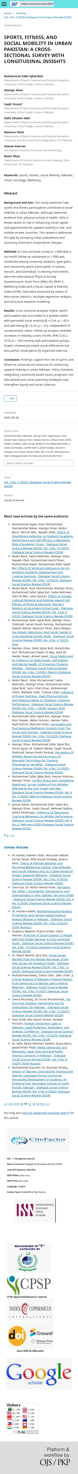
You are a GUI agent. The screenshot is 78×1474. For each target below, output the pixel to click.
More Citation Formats (20, 463)
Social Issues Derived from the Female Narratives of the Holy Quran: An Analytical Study (40, 959)
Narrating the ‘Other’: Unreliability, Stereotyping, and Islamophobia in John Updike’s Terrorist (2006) (43, 891)
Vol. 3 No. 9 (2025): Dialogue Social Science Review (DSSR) (37, 17)
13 (33, 1104)
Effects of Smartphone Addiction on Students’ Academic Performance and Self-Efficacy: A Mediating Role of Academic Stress (42, 538)
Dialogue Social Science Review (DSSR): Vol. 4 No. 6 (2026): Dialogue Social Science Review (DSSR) (43, 903)
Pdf (11, 398)
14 (37, 1104)
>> (12, 835)
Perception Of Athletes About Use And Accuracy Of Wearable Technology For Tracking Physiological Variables (43, 758)
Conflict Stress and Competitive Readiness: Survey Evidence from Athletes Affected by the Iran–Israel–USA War (43, 784)
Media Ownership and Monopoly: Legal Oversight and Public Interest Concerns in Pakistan (39, 1051)
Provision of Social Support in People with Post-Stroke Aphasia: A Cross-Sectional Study (42, 939)
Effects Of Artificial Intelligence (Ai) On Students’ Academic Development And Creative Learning (41, 572)
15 (41, 1104)
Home (7, 13)
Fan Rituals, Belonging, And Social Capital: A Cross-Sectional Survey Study (41, 634)
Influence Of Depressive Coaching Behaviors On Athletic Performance (42, 814)
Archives (21, 13)
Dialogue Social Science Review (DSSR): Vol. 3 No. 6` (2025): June (43, 640)
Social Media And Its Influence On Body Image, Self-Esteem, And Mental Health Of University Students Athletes (42, 662)
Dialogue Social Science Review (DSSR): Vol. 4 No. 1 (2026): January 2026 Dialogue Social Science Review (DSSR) (42, 708)
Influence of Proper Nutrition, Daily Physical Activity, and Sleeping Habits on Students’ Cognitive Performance (42, 698)
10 (21, 1104)
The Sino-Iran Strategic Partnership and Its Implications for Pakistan (41, 1003)
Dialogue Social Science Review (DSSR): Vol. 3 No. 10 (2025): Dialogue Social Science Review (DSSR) (41, 548)
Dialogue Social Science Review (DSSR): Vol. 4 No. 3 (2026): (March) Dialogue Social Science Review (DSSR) (41, 672)
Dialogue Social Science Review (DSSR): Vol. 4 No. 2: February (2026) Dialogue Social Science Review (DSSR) (43, 824)
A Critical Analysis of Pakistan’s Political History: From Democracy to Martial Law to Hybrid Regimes (42, 981)
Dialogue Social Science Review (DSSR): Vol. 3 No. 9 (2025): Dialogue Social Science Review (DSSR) (42, 612)
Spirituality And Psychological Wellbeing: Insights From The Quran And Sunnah (41, 728)
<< (5, 1104)
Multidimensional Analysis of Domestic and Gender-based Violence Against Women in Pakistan (42, 915)
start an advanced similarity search (45, 1113)
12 (29, 1104)
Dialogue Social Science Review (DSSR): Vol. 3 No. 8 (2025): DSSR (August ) (42, 923)
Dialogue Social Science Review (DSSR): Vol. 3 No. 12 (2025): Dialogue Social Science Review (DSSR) (41, 768)
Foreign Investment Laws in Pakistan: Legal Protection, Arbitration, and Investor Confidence (40, 1027)
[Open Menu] (4, 4)
